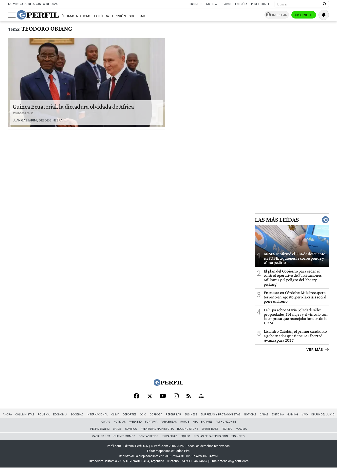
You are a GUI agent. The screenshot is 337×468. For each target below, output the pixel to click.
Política (101, 16)
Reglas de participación (211, 436)
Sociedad (137, 16)
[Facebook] (136, 396)
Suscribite (304, 15)
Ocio (143, 414)
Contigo (131, 428)
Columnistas (24, 414)
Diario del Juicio (323, 414)
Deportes (129, 414)
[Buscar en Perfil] (324, 4)
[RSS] (189, 396)
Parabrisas (169, 421)
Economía (60, 414)
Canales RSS (101, 436)
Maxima (241, 428)
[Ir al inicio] (38, 15)
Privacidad (169, 436)
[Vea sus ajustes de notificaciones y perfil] (324, 15)
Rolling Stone (187, 428)
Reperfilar (173, 414)
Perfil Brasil (260, 4)
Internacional (97, 414)
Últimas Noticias (76, 16)
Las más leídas (277, 219)
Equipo (185, 436)
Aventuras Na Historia (157, 428)
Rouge (184, 421)
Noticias (212, 4)
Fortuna (151, 421)
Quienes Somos (124, 436)
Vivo (305, 414)
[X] (149, 396)
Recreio (227, 428)
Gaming (292, 414)
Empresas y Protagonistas (221, 414)
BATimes (206, 421)
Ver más (314, 349)
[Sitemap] (201, 396)
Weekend (135, 421)
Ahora (7, 414)
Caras (227, 4)
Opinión (119, 16)
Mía (195, 421)
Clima (115, 414)
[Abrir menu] (12, 15)
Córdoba (156, 414)
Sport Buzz (210, 428)
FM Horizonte (226, 421)
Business (195, 4)
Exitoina (278, 414)
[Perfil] (168, 384)
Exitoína (241, 4)
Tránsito (238, 436)
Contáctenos (148, 436)
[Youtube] (163, 396)
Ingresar (279, 15)
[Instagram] (176, 396)
